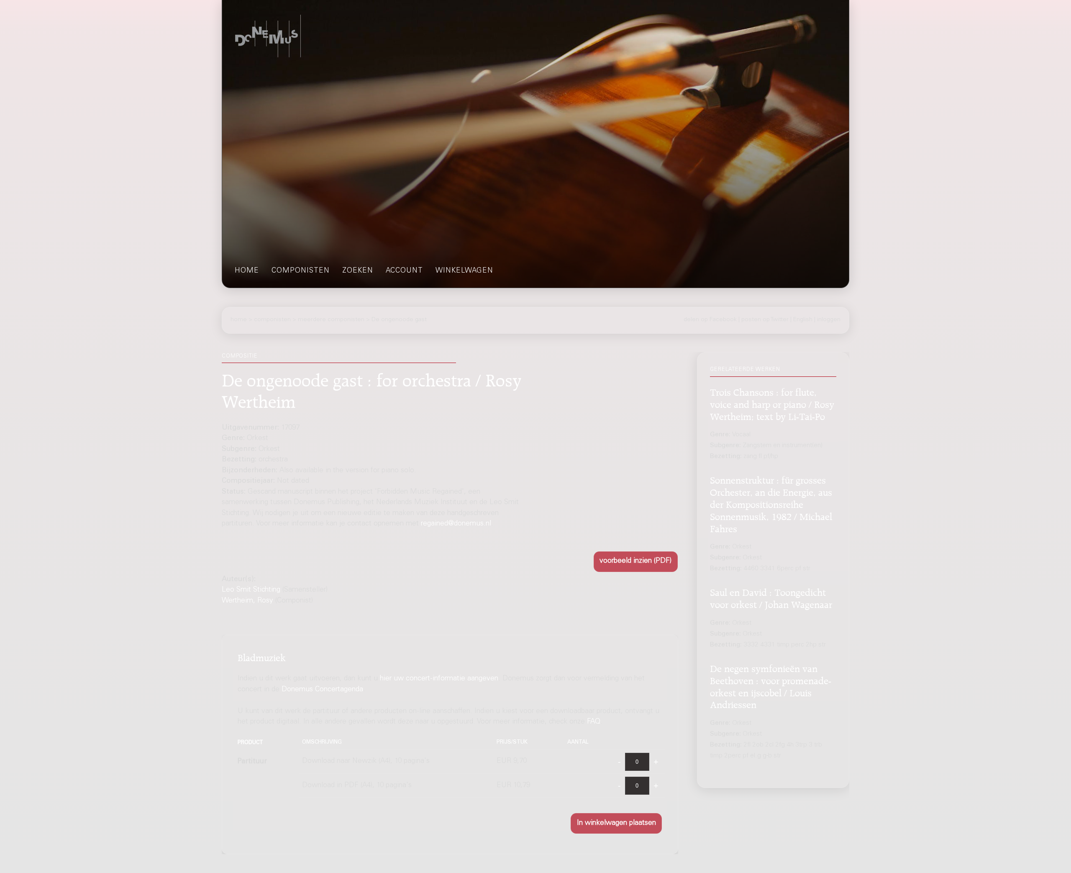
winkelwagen (464, 271)
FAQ (593, 722)
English (802, 320)
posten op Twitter (765, 320)
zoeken (357, 271)
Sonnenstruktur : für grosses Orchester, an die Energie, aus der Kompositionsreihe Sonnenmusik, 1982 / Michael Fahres (771, 503)
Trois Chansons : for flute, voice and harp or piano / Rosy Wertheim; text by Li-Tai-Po (772, 403)
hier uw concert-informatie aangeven (439, 678)
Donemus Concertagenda (322, 689)
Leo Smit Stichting (251, 590)
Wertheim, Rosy (247, 601)
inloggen (828, 320)
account (404, 271)
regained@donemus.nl (456, 524)
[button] (636, 561)
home (247, 271)
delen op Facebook (710, 320)
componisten (301, 271)
